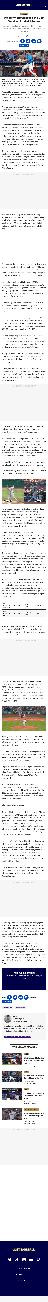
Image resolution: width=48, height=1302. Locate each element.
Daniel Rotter (30, 1123)
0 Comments (24, 45)
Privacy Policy (20, 1281)
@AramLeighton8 (20, 1021)
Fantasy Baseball (32, 1109)
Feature (24, 14)
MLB (26, 1054)
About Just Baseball (23, 1268)
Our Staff (18, 1274)
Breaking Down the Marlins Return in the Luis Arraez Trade (34, 1095)
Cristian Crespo (31, 1066)
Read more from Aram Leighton (17, 1036)
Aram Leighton (25, 36)
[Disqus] (24, 1204)
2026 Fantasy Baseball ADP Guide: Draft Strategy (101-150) (34, 1115)
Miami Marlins (8, 92)
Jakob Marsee (7, 1007)
